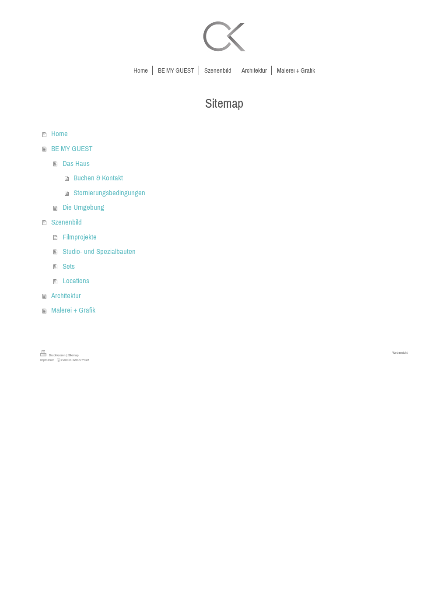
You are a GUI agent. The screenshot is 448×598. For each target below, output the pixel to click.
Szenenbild (66, 222)
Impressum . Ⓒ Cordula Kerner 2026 (64, 360)
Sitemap (73, 355)
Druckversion (57, 355)
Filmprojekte (80, 236)
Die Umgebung (83, 207)
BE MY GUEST (72, 148)
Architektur (66, 295)
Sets (69, 266)
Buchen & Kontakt (98, 177)
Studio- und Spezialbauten (99, 251)
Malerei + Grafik (73, 310)
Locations (76, 280)
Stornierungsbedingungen (109, 192)
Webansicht (400, 352)
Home (59, 133)
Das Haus (76, 163)
